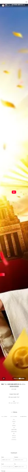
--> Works (14, 412)
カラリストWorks (13, 416)
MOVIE (16, 386)
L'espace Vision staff (14, 394)
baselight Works (23, 416)
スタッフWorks (4, 416)
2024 (11, 386)
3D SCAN (14, 389)
